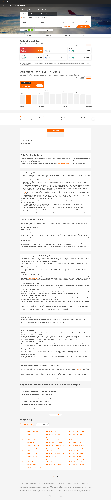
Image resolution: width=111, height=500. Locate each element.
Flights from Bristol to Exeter (29, 434)
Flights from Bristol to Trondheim (76, 453)
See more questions (56, 414)
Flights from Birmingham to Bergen (76, 459)
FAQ (84, 35)
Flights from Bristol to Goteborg (52, 456)
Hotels (17, 2)
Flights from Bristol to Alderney (29, 439)
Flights (12, 2)
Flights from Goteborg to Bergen (30, 448)
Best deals (28, 35)
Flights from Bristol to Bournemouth (76, 431)
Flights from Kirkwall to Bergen (52, 448)
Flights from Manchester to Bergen (53, 464)
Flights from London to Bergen (29, 461)
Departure (64, 21)
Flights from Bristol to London (75, 434)
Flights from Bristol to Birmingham (53, 434)
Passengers (85, 21)
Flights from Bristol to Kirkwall (75, 456)
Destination (43, 21)
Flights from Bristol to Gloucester (30, 431)
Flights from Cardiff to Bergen (29, 459)
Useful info (67, 35)
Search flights (83, 26)
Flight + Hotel (23, 2)
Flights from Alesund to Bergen (29, 442)
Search (39, 85)
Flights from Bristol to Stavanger (76, 448)
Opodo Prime (39, 287)
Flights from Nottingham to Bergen (76, 461)
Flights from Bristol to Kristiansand (53, 450)
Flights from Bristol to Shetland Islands (54, 453)
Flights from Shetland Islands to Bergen (31, 445)
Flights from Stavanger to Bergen (76, 439)
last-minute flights (33, 278)
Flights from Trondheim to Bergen (76, 445)
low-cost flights (48, 179)
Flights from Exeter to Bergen (52, 459)
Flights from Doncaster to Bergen (76, 464)
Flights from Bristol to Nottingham (76, 437)
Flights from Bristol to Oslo (74, 450)
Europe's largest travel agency (64, 163)
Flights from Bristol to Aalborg (29, 456)
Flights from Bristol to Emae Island (53, 437)
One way (88, 45)
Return (73, 21)
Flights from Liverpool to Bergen (30, 464)
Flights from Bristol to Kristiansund (30, 453)
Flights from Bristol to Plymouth (30, 437)
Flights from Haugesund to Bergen (53, 439)
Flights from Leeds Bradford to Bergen (31, 467)
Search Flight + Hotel (69, 26)
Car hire (30, 2)
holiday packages (25, 376)
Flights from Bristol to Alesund (29, 450)
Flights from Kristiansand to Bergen (53, 442)
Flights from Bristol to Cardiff (52, 431)
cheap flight (80, 369)
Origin (23, 21)
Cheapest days (47, 35)
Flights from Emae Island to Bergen (53, 461)
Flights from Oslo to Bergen (74, 442)
